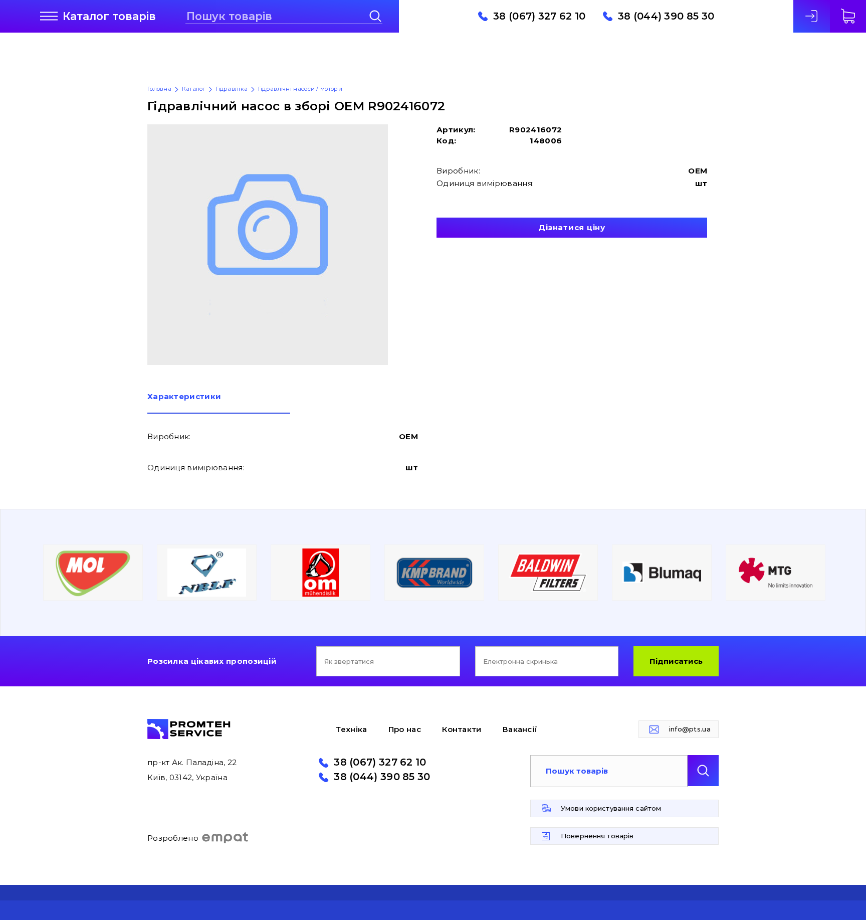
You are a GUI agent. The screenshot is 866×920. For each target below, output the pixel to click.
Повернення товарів (597, 836)
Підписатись (676, 661)
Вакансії (520, 729)
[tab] (218, 403)
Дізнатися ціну (571, 227)
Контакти (461, 729)
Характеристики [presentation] (184, 397)
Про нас (404, 729)
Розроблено (172, 838)
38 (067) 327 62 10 (539, 17)
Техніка (351, 729)
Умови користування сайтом (611, 808)
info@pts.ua (690, 729)
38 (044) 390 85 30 (666, 17)
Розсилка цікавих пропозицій (212, 661)
